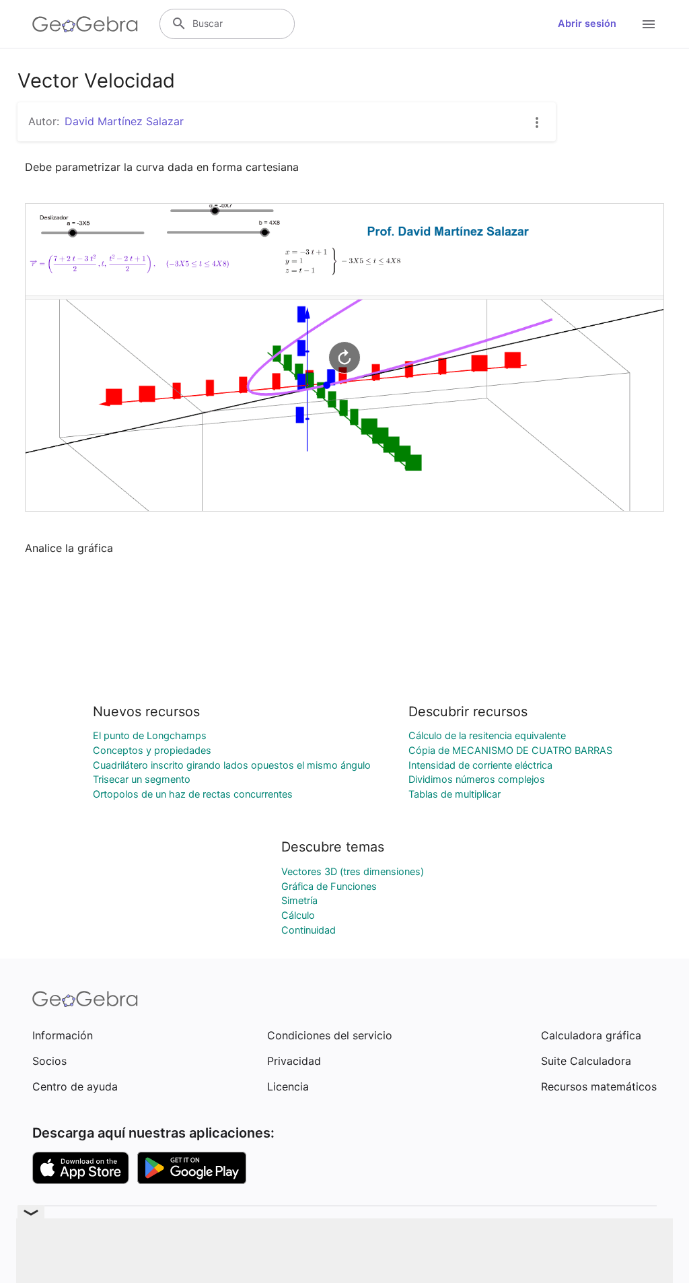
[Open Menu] (649, 24)
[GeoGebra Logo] (85, 24)
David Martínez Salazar (124, 121)
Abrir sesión (587, 24)
